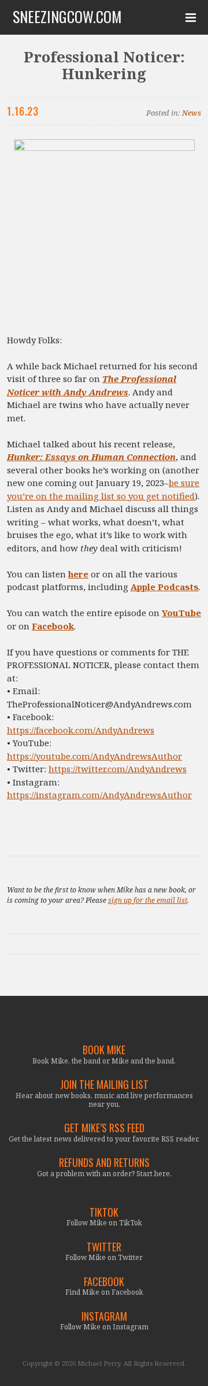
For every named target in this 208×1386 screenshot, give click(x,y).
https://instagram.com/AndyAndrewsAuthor (99, 795)
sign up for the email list (147, 900)
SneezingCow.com (67, 17)
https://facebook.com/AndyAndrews (80, 730)
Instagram (104, 1316)
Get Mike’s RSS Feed (104, 1128)
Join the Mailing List (104, 1084)
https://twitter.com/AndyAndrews (118, 768)
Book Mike (104, 1050)
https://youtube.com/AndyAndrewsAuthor (94, 756)
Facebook (104, 1281)
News (191, 113)
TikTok (104, 1212)
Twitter (104, 1247)
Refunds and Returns (104, 1162)
